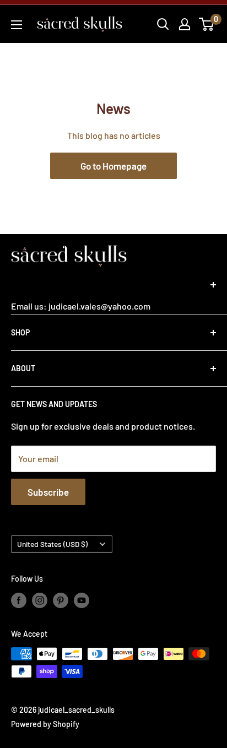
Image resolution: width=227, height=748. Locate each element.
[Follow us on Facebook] (18, 600)
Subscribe (48, 491)
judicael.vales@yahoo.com (98, 306)
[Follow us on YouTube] (81, 600)
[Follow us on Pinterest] (60, 600)
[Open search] (163, 24)
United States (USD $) (52, 544)
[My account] (184, 24)
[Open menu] (16, 24)
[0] (207, 24)
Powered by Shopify (45, 724)
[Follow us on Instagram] (39, 600)
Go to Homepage (113, 165)
